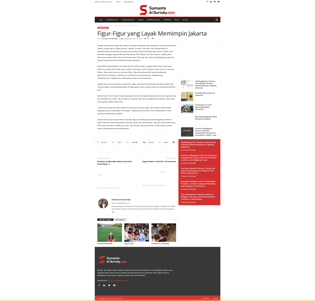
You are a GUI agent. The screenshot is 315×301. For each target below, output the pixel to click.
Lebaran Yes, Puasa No (160, 243)
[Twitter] (214, 2)
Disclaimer (206, 298)
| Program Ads (128, 2)
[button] (216, 20)
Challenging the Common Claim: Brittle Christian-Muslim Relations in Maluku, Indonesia (206, 84)
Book (177, 20)
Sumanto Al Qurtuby (109, 38)
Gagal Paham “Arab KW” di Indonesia (159, 161)
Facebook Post (112, 20)
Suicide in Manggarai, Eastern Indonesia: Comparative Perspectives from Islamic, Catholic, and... (206, 131)
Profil (118, 2)
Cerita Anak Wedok (104, 243)
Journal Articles (153, 20)
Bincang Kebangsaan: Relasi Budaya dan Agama (206, 118)
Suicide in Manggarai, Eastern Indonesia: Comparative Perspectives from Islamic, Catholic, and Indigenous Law (199, 157)
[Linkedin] (210, 2)
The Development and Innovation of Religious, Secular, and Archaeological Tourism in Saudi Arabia (198, 196)
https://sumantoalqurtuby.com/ (121, 203)
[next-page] (175, 219)
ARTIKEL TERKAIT (105, 220)
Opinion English (128, 20)
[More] (173, 142)
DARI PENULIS (120, 220)
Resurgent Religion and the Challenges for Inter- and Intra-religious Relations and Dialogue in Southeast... (198, 183)
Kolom (140, 20)
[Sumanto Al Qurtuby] (157, 10)
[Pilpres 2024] (136, 232)
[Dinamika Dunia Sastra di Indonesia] (187, 96)
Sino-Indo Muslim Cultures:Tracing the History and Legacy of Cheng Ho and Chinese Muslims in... (198, 170)
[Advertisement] (199, 59)
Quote (185, 20)
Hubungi (215, 298)
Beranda (99, 25)
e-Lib (100, 20)
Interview (167, 20)
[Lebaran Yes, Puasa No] (163, 232)
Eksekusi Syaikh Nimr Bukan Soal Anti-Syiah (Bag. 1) (114, 162)
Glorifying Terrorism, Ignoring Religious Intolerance (203, 107)
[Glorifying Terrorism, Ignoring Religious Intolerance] (187, 108)
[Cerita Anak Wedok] (109, 232)
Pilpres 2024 (129, 243)
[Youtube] (218, 2)
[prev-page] (172, 219)
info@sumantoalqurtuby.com (118, 280)
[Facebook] (207, 2)
